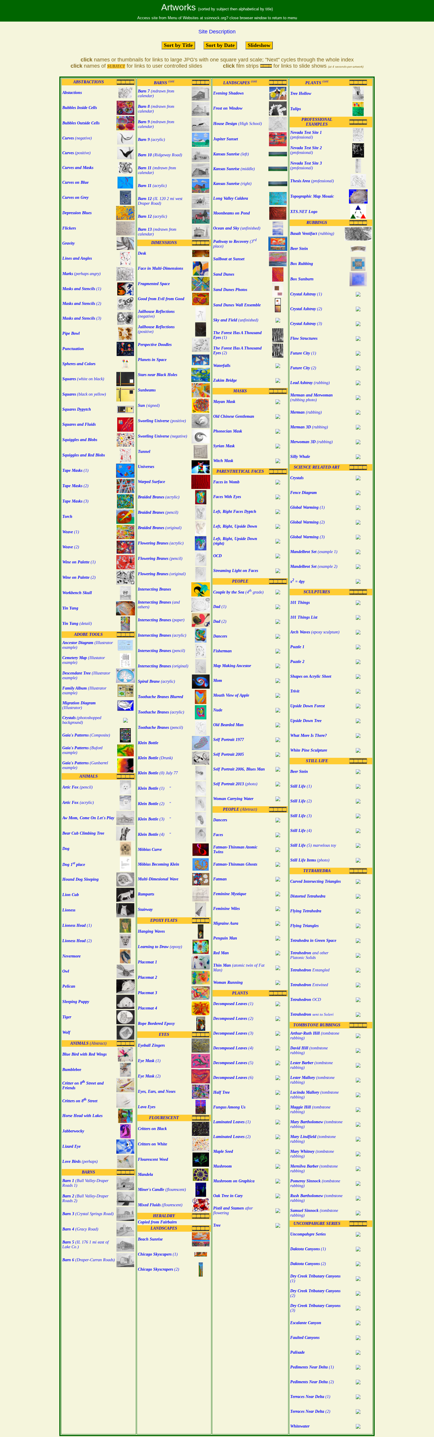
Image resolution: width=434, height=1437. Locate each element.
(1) (81, 289)
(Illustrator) (79, 705)
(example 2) (313, 566)
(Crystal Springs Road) (88, 1214)
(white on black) (83, 379)
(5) (233, 1063)
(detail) (77, 623)
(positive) (162, 421)
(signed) (149, 405)
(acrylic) (78, 802)
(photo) (235, 784)
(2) (81, 303)
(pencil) (77, 787)
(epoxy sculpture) (315, 632)
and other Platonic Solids (309, 955)
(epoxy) (160, 947)
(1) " (154, 788)
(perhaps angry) (81, 274)
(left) (231, 154)
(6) (233, 1077)
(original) (160, 528)
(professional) (306, 134)
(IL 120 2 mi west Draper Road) (160, 201)
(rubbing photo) (311, 397)
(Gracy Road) (80, 1229)
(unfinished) (236, 228)
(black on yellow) (84, 394)
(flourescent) (162, 1189)
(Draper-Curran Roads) (88, 1260)
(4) (233, 1048)
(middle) (234, 169)
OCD (305, 999)
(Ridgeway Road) (160, 155)
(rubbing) (312, 233)
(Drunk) (155, 758)
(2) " (154, 804)
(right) (232, 183)
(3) (81, 318)
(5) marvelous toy (313, 845)
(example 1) (313, 552)
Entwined (309, 985)
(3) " (154, 819)
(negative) (162, 436)
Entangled (309, 970)
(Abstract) (88, 1043)
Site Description (217, 32)
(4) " (154, 834)
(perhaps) (80, 1161)
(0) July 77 (158, 773)
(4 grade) (238, 592)
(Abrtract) (240, 809)
